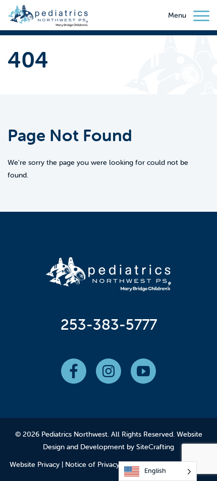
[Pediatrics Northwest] (48, 17)
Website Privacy (35, 464)
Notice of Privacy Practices (107, 464)
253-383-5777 (109, 324)
